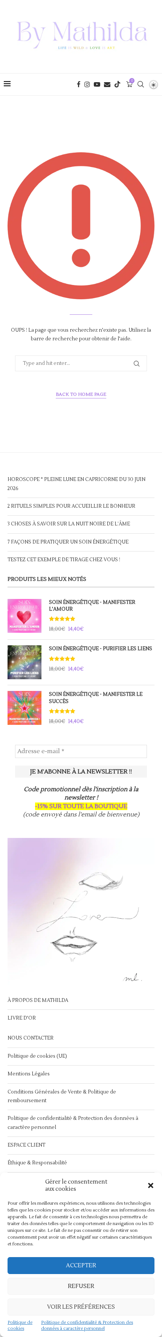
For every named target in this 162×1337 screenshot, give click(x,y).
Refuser (81, 1286)
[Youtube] (97, 84)
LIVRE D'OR (22, 1018)
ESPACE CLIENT (26, 1145)
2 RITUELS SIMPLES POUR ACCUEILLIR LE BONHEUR (71, 506)
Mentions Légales (29, 1074)
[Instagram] (87, 84)
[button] (150, 1185)
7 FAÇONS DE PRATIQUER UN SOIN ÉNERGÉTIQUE (68, 542)
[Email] (107, 84)
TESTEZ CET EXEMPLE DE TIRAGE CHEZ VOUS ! (64, 560)
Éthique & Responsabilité (37, 1163)
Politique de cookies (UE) (37, 1056)
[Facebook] (79, 84)
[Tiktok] (117, 84)
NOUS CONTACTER (30, 1038)
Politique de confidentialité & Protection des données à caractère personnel (87, 1325)
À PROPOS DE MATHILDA (38, 1000)
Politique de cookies (20, 1325)
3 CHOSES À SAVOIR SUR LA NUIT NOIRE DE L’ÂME (69, 524)
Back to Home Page (81, 394)
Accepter (81, 1265)
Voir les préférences (81, 1307)
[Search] (140, 84)
